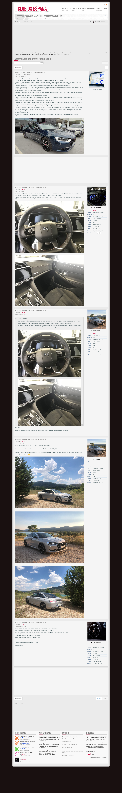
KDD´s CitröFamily (67, 753)
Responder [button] (18, 67)
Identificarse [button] (87, 8)
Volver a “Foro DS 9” (19, 703)
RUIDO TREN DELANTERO (27, 752)
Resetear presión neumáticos (27, 747)
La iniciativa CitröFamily (68, 755)
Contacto (76, 8)
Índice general (19, 22)
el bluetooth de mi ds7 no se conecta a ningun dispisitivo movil (35, 741)
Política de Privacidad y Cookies (70, 739)
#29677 (17, 312)
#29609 (17, 189)
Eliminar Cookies (67, 741)
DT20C (23, 312)
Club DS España (32, 8)
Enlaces (65, 8)
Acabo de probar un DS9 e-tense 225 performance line (32, 59)
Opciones (99, 698)
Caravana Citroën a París (69, 750)
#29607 (17, 74)
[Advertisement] (61, 38)
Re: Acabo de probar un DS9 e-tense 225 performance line (31, 187)
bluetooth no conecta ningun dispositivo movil (31, 736)
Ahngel (23, 189)
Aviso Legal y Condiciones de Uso (71, 736)
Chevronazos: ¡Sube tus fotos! (70, 744)
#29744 (17, 624)
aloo (23, 624)
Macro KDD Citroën (67, 747)
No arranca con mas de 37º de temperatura (31, 758)
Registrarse (100, 8)
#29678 (17, 441)
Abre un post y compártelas (63, 54)
